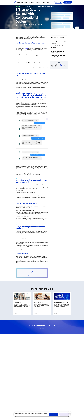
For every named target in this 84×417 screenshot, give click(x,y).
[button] (52, 65)
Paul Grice (26, 48)
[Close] (69, 412)
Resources (43, 2)
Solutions (31, 2)
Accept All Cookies (64, 414)
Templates (37, 2)
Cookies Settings (53, 414)
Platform (25, 2)
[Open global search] (52, 2)
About (48, 2)
